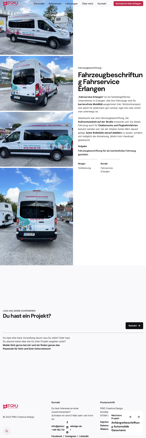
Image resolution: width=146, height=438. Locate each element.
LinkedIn (84, 436)
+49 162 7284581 (61, 429)
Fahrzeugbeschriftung (89, 68)
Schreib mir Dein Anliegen (128, 3)
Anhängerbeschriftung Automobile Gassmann (125, 426)
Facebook (57, 436)
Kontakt (133, 325)
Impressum (106, 422)
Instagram (71, 436)
